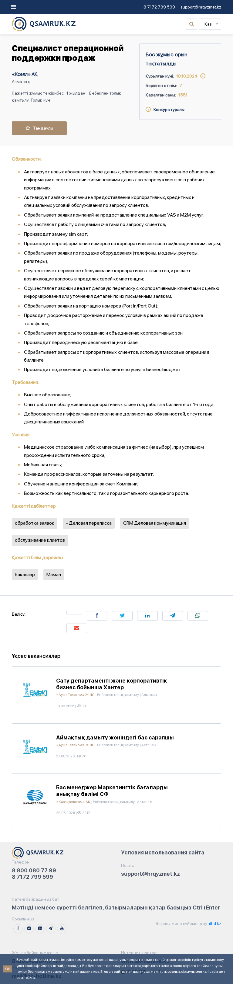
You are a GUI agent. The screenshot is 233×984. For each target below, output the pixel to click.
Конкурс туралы (167, 109)
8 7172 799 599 (159, 7)
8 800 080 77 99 (34, 870)
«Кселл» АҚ (25, 74)
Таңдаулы (41, 128)
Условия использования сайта (162, 852)
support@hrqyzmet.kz (201, 7)
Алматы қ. (22, 81)
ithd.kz (214, 923)
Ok (7, 969)
